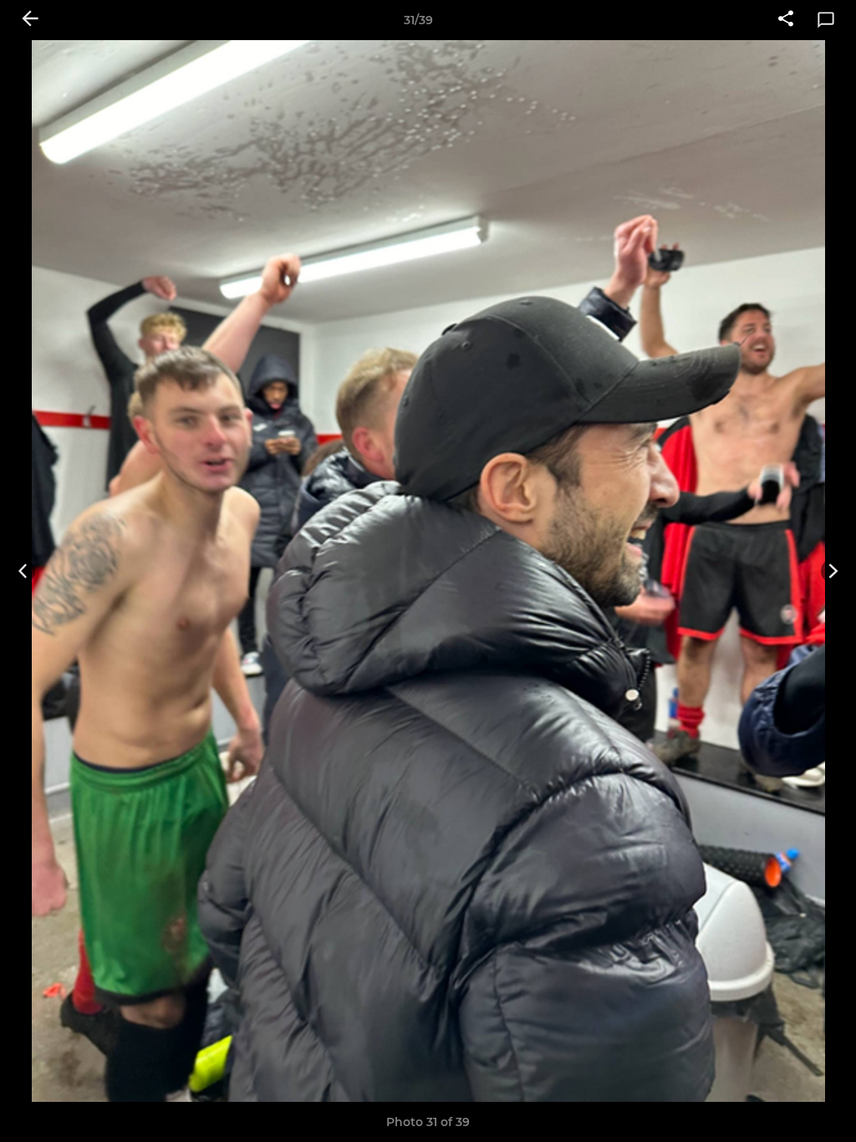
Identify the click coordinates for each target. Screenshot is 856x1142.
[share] (786, 20)
